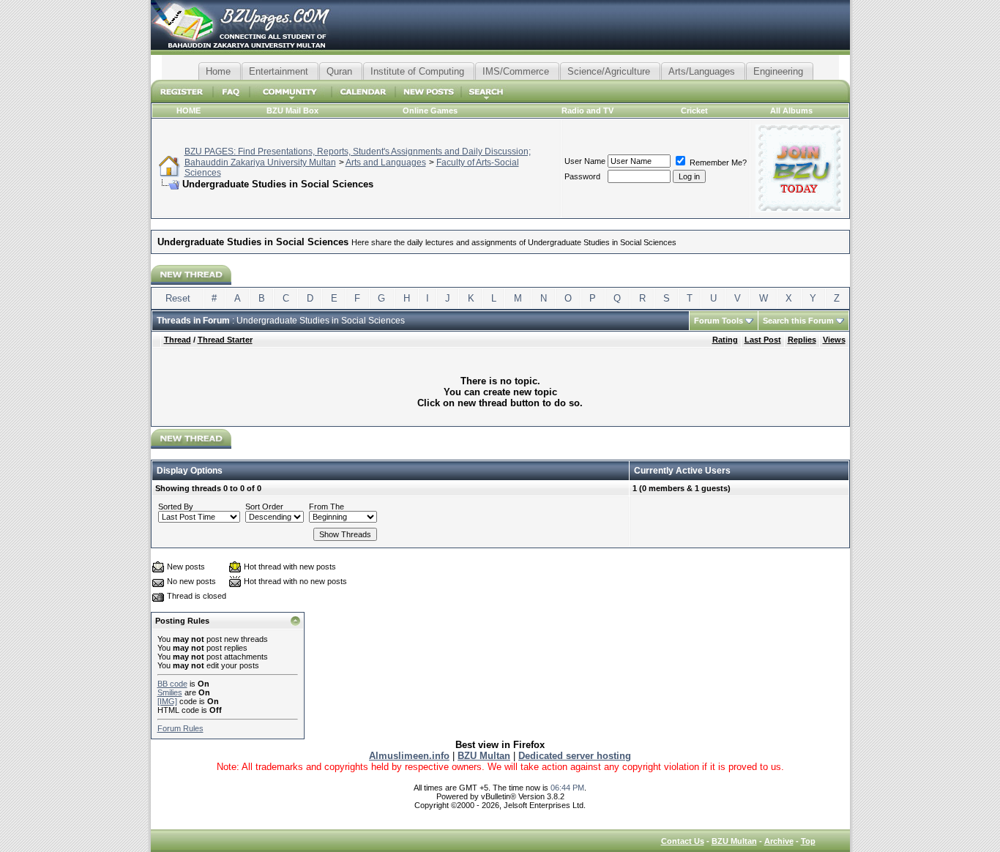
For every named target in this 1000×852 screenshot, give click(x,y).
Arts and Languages (386, 162)
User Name (584, 161)
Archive (779, 841)
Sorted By (175, 506)
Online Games (430, 110)
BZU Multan (734, 841)
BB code (172, 683)
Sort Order (264, 506)
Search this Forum (798, 320)
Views (834, 339)
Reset (177, 298)
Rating (725, 339)
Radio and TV (587, 110)
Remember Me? (717, 162)
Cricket (694, 110)
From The (326, 506)
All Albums (791, 110)
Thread (177, 339)
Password (582, 176)
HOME (188, 110)
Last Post (763, 339)
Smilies (169, 692)
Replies (802, 339)
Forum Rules (180, 728)
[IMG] (167, 701)
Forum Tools (718, 320)
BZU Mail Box (292, 110)
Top (808, 841)
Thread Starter (225, 339)
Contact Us (682, 841)
